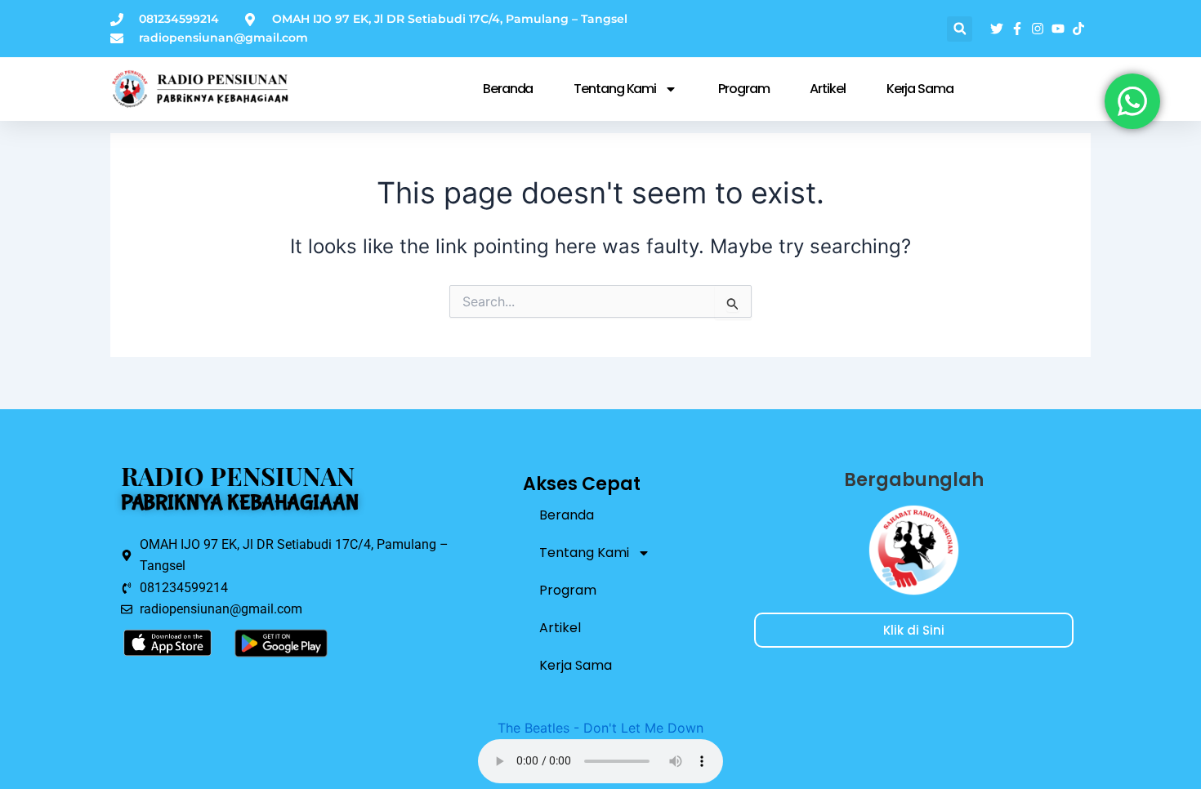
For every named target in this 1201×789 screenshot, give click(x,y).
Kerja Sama (919, 88)
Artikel (827, 88)
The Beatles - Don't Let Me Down (600, 728)
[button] (959, 29)
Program (743, 88)
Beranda (508, 88)
